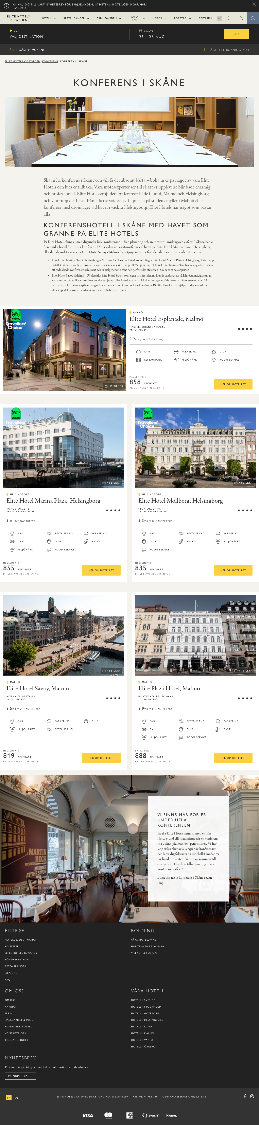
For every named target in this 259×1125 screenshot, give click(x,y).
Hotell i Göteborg (145, 1013)
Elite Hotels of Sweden (22, 61)
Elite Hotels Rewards (21, 953)
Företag (180, 18)
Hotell (46, 18)
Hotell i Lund (141, 1026)
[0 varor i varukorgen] (241, 18)
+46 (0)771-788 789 (145, 1096)
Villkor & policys (144, 953)
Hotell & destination (21, 939)
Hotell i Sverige (143, 1000)
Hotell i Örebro (143, 1046)
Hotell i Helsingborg (147, 1020)
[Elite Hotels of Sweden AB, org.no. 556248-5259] (18, 18)
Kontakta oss (15, 1033)
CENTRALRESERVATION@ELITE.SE (184, 1096)
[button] (229, 18)
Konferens (50, 61)
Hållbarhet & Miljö (19, 1020)
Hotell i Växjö (142, 1040)
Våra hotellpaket (144, 939)
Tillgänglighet (17, 1040)
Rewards (205, 18)
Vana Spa (134, 18)
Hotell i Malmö (142, 1033)
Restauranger (74, 18)
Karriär (11, 1006)
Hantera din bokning (147, 946)
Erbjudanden (107, 18)
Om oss (10, 1000)
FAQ (8, 979)
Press (9, 1013)
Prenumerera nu (20, 1076)
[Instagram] (252, 1096)
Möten (157, 18)
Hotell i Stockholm (146, 1006)
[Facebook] (245, 1096)
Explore (11, 973)
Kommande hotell (18, 1026)
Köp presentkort (17, 959)
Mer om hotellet (233, 384)
